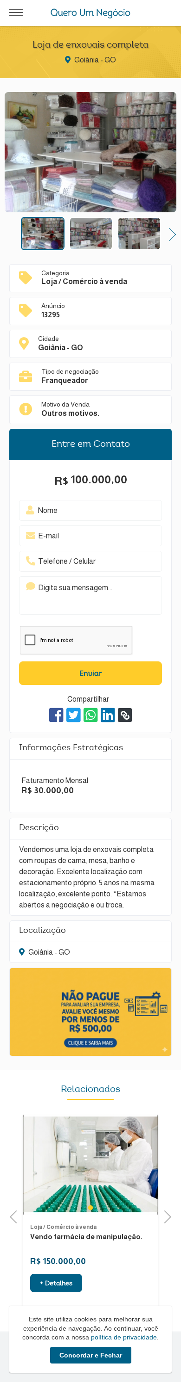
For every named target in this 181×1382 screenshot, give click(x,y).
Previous (11, 233)
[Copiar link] (125, 715)
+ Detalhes (84, 1284)
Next (169, 233)
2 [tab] (109, 1207)
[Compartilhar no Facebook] (56, 715)
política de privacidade (124, 1337)
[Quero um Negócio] (90, 13)
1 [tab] (99, 1207)
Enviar (90, 674)
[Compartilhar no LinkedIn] (108, 715)
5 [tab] (138, 1207)
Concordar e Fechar (90, 1355)
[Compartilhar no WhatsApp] (91, 715)
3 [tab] (119, 1207)
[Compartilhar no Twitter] (73, 715)
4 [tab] (128, 1207)
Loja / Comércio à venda (91, 1227)
